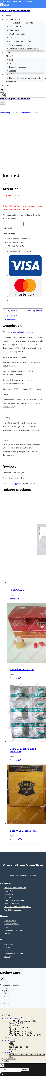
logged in (17, 483)
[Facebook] (2, 6)
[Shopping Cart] (2, 91)
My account (11, 82)
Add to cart (7, 228)
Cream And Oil (15, 26)
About (7, 1040)
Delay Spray (14, 30)
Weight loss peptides (18, 34)
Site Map (7, 933)
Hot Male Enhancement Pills (21, 23)
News (7, 1052)
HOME (8, 15)
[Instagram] (7, 6)
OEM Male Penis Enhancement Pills (24, 48)
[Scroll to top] (2, 991)
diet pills (12, 37)
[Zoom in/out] (1, 996)
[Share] (5, 996)
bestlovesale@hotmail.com (25, 875)
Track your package (17, 67)
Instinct (39, 310)
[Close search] (2, 1065)
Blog (11, 59)
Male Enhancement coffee (20, 41)
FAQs (11, 63)
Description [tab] (12, 316)
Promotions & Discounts (13, 930)
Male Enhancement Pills (19, 45)
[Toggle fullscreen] (3, 996)
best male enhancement (23, 332)
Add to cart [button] (14, 599)
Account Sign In (10, 920)
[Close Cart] (2, 979)
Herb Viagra (17, 590)
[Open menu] (2, 102)
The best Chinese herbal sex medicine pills (27, 78)
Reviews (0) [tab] (11, 319)
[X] (5, 6)
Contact (12, 70)
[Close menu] (0, 1010)
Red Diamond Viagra (22, 669)
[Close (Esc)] (7, 996)
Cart (8, 85)
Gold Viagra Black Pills (23, 831)
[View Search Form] (3, 95)
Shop (8, 52)
